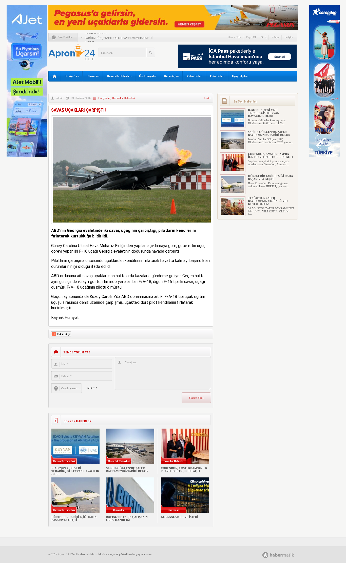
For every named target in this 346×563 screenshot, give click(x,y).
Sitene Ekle (234, 37)
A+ (209, 97)
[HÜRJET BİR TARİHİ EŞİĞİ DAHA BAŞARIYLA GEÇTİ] (232, 191)
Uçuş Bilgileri (240, 75)
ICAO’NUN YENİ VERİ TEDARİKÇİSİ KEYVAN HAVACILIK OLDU (75, 471)
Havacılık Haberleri (119, 75)
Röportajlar (171, 75)
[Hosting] (265, 555)
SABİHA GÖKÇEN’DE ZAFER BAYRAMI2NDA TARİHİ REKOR (127, 470)
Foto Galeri (217, 75)
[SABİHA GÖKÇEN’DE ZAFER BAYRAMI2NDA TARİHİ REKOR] (232, 147)
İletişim (288, 37)
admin (59, 97)
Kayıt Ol (251, 37)
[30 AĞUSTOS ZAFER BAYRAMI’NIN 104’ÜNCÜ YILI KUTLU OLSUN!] (232, 213)
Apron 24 (63, 554)
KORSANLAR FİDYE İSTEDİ (179, 516)
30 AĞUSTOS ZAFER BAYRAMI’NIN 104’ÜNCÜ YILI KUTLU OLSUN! (268, 201)
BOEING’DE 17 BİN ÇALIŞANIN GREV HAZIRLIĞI (127, 518)
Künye (275, 37)
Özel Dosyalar (148, 75)
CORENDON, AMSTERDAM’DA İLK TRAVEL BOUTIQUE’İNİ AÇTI (184, 470)
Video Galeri (194, 75)
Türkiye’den (71, 75)
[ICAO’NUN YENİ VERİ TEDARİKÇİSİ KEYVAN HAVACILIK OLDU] (232, 125)
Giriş (263, 37)
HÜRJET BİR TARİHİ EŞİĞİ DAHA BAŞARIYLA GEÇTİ (73, 518)
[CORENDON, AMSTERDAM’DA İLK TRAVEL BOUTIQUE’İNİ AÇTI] (232, 169)
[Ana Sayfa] (54, 76)
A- (205, 97)
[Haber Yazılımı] (284, 555)
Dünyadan (93, 75)
